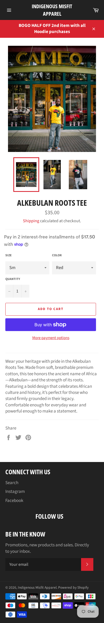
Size (8, 255)
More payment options (50, 338)
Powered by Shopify (73, 587)
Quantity (12, 279)
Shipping (31, 221)
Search (11, 483)
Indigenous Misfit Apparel (52, 10)
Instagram (15, 491)
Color (57, 255)
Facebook (14, 500)
